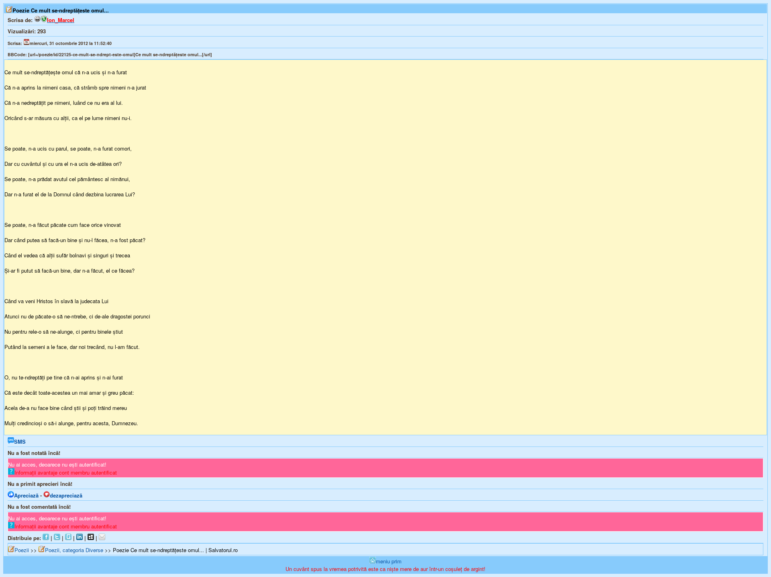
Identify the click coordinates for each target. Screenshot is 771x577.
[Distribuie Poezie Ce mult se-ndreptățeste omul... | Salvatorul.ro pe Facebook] (46, 538)
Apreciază (26, 495)
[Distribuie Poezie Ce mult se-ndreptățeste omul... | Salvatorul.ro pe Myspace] (91, 538)
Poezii (21, 550)
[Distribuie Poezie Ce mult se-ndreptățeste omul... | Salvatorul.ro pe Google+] (68, 538)
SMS (20, 441)
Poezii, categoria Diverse (74, 550)
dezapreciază (66, 495)
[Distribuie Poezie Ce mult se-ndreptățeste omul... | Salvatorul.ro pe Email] (102, 538)
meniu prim (389, 561)
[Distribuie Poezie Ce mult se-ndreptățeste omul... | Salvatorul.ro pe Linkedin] (79, 538)
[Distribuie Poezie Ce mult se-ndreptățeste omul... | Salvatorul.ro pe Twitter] (57, 538)
